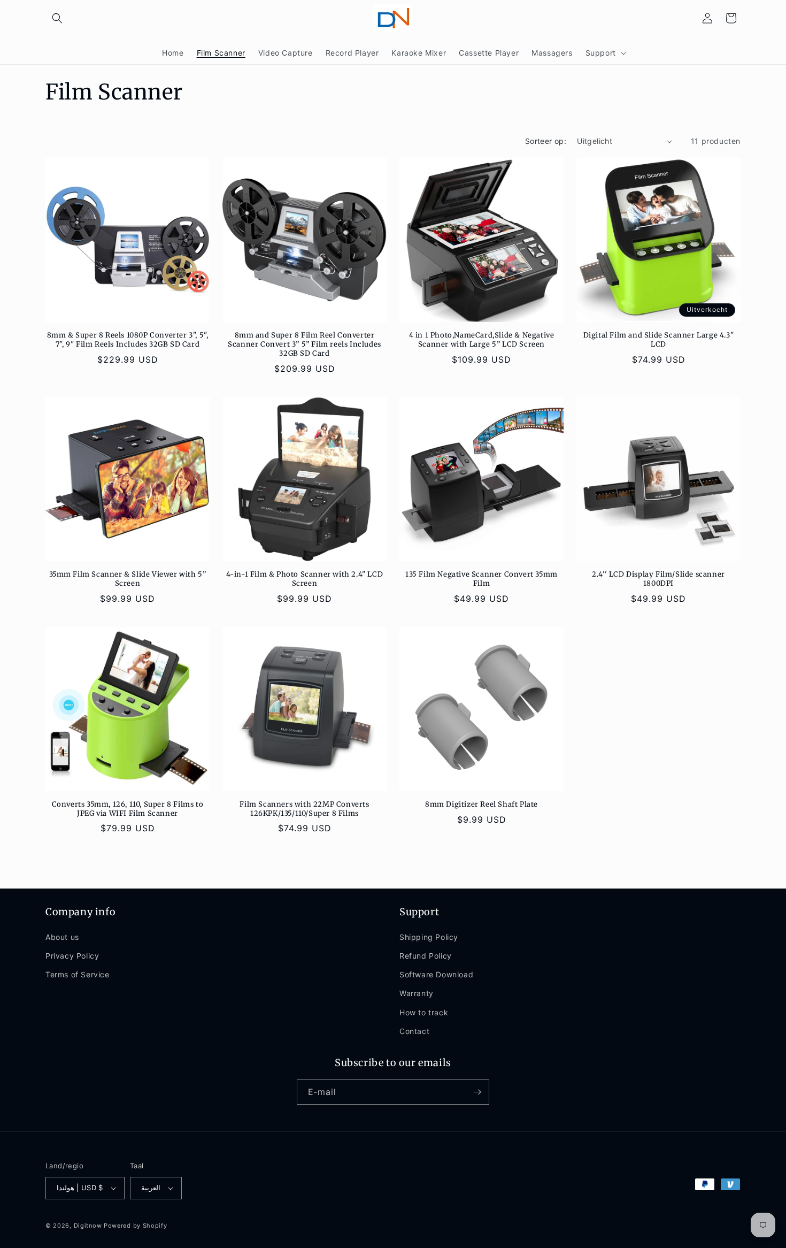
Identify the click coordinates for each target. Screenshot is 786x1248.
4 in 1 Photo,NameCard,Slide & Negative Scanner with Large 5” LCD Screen (481, 340)
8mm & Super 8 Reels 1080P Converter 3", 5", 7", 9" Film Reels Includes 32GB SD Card (128, 340)
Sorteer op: (545, 141)
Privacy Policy (72, 955)
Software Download (436, 974)
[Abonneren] (477, 1092)
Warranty (416, 993)
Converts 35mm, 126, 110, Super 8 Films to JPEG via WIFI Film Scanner (128, 809)
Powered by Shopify (135, 1225)
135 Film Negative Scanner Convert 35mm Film (481, 579)
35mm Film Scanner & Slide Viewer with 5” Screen (127, 579)
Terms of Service (77, 974)
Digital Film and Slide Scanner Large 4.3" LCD (658, 340)
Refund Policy (425, 955)
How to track (423, 1012)
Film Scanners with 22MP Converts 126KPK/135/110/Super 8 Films (304, 809)
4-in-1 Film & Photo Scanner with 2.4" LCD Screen (304, 579)
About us (62, 936)
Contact (414, 1031)
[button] (57, 18)
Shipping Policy (428, 936)
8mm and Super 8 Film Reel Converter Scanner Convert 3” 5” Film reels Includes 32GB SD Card (304, 344)
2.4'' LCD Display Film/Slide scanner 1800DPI (658, 579)
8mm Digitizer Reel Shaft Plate (481, 804)
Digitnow (88, 1225)
